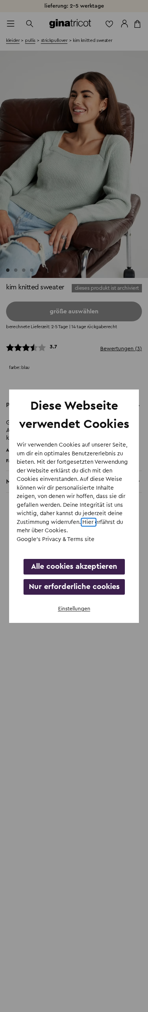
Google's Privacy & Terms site (55, 539)
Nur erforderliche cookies (74, 587)
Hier (88, 522)
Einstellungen (74, 608)
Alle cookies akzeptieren (74, 566)
